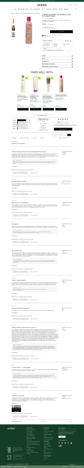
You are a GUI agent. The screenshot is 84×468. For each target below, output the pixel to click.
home (12, 13)
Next (71, 421)
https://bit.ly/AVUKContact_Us (18, 290)
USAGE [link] (43, 58)
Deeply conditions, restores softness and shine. (35, 101)
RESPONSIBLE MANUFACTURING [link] (50, 66)
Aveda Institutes (30, 432)
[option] (13, 21)
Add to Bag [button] (61, 31)
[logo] (42, 4)
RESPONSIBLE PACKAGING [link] (48, 64)
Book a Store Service (48, 452)
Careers (45, 459)
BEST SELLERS (21, 9)
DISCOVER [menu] (54, 9)
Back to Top (43, 421)
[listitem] (23, 93)
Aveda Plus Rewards (48, 434)
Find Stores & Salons (68, 4)
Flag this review (33, 172)
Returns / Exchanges (47, 446)
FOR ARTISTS (65, 466)
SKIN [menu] (31, 9)
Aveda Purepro (29, 431)
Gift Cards (46, 432)
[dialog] (76, 8)
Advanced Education (30, 435)
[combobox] (23, 106)
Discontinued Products (48, 439)
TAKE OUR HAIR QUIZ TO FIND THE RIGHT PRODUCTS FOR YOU (42, 0)
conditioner (17, 13)
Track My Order (47, 442)
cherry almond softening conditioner (34, 97)
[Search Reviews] (69, 135)
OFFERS (60, 9)
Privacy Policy (29, 439)
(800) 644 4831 (47, 453)
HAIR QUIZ (48, 9)
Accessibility (29, 449)
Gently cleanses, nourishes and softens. (22, 100)
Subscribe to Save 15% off (49, 431)
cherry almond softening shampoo (22, 97)
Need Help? (47, 441)
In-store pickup (59, 50)
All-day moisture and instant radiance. (59, 99)
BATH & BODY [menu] (37, 9)
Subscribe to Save (48, 27)
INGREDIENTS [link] (45, 61)
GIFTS (43, 9)
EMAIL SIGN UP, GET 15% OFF (20, 466)
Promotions (46, 429)
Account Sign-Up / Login (48, 449)
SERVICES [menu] (66, 9)
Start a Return (46, 444)
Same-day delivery (50, 50)
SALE (15, 9)
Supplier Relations (30, 450)
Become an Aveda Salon (31, 429)
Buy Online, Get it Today (48, 437)
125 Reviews (51, 18)
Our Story (46, 457)
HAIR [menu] (27, 9)
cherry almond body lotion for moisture (61, 96)
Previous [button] (13, 18)
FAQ (45, 450)
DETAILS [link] (44, 55)
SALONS (72, 466)
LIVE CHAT (80, 466)
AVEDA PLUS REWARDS (7, 466)
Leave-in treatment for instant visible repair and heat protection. (48, 101)
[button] (16, 408)
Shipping (45, 447)
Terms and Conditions (31, 447)
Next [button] (30, 47)
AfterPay (45, 435)
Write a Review (63, 129)
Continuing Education (30, 434)
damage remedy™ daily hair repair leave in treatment (48, 97)
